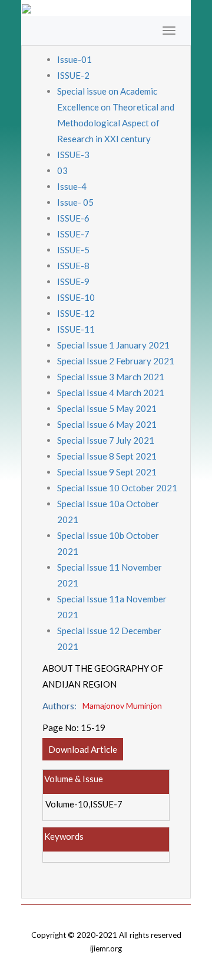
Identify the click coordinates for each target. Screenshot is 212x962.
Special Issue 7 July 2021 (105, 440)
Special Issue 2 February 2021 (115, 361)
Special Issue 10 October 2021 (117, 487)
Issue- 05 (75, 202)
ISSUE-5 (73, 249)
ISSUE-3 (73, 154)
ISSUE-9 (73, 281)
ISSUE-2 (73, 75)
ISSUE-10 (76, 297)
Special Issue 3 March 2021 (110, 376)
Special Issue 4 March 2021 (110, 392)
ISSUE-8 (73, 265)
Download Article (82, 749)
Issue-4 (72, 186)
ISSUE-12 (76, 313)
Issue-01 (74, 59)
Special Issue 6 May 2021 (107, 424)
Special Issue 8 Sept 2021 (107, 456)
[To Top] (106, 913)
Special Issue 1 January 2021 (113, 345)
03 (62, 170)
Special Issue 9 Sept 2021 (107, 472)
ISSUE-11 (76, 329)
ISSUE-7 (73, 234)
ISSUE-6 (73, 218)
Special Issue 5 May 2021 (107, 408)
